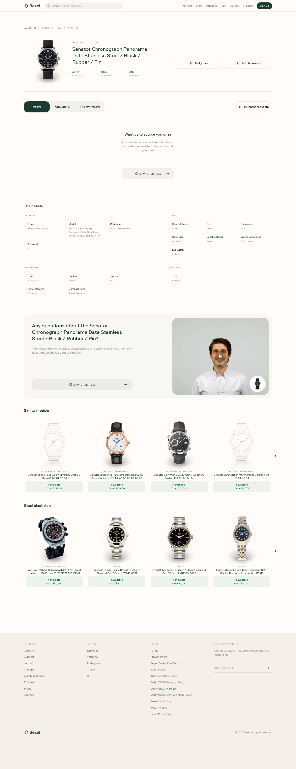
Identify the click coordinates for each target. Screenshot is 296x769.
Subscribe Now (126, 402)
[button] (126, 364)
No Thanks (126, 412)
